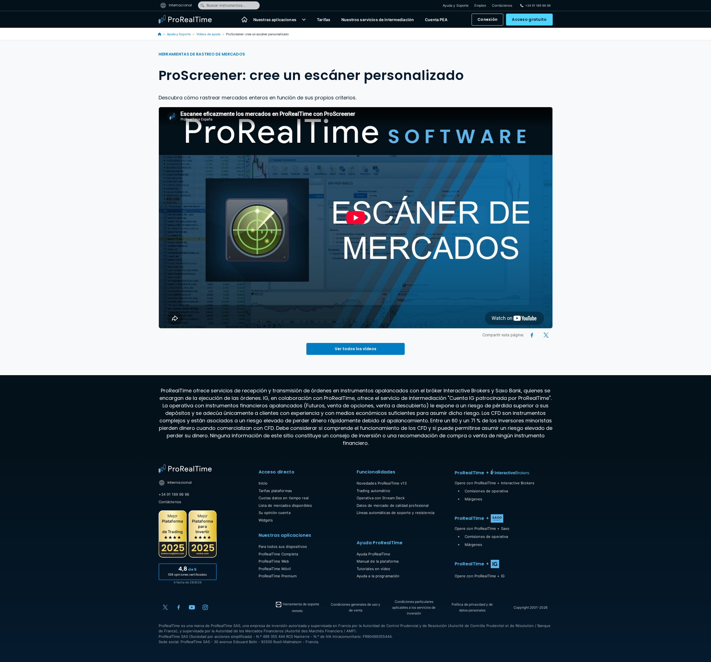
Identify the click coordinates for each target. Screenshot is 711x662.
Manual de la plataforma (378, 561)
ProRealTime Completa (278, 554)
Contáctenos (502, 5)
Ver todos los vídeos (355, 349)
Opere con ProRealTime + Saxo (482, 528)
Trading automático (373, 490)
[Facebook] (532, 334)
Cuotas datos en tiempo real (284, 498)
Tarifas (323, 19)
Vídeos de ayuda (208, 34)
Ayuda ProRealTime (373, 554)
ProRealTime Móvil (275, 568)
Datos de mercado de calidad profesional (393, 505)
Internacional (180, 5)
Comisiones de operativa (486, 491)
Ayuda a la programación (378, 576)
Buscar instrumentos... (226, 5)
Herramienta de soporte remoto (300, 607)
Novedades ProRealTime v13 (382, 483)
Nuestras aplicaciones (274, 19)
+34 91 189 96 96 (174, 494)
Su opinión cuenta (275, 512)
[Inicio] (244, 19)
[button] (304, 19)
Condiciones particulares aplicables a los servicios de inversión (413, 607)
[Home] (185, 468)
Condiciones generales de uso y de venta (355, 607)
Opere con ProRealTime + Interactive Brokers (495, 483)
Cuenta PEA (436, 19)
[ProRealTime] (189, 19)
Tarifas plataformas (275, 490)
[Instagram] (205, 607)
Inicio (263, 483)
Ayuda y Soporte (456, 5)
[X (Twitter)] (546, 334)
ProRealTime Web (274, 561)
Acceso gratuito (529, 19)
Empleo (480, 5)
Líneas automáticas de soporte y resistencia (396, 512)
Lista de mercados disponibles (285, 505)
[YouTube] (192, 607)
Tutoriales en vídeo (373, 568)
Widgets (266, 520)
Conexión (487, 19)
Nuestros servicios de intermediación (377, 19)
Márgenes (473, 499)
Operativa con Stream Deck (381, 498)
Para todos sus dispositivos (283, 546)
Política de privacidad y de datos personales (472, 607)
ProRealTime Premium (278, 576)
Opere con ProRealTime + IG (480, 576)
